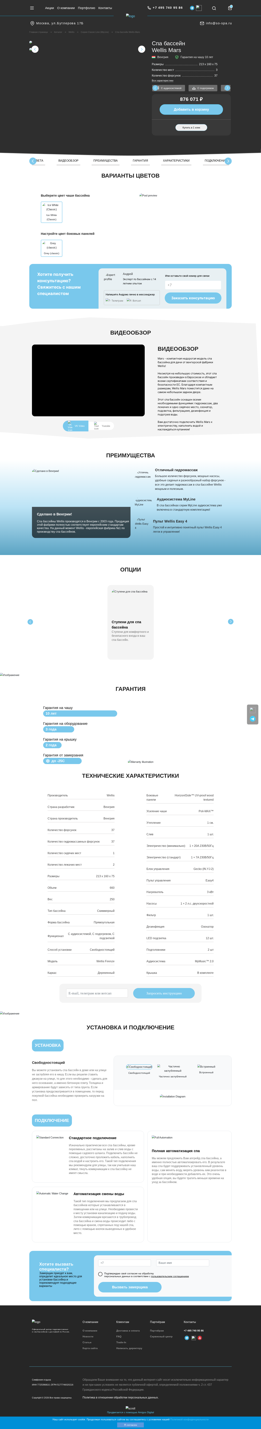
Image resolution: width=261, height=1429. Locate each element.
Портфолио (86, 8)
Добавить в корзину (191, 109)
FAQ (118, 1336)
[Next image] (141, 49)
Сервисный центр (161, 1336)
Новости (88, 1336)
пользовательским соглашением (170, 1276)
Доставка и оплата (128, 1330)
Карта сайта (90, 1348)
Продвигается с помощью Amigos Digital (130, 1412)
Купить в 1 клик (191, 127)
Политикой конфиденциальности (189, 1419)
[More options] (30, 622)
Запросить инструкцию (164, 993)
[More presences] (155, 88)
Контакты (105, 8)
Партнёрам (157, 1330)
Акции (49, 8)
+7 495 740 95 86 (194, 1330)
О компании (66, 8)
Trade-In (121, 1342)
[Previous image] (35, 49)
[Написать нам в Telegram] (252, 718)
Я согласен (130, 1424)
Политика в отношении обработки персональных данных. (121, 1397)
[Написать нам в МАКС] (252, 709)
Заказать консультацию (193, 298)
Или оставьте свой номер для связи (187, 275)
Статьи (87, 1342)
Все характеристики (162, 80)
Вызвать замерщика (130, 1287)
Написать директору (129, 1348)
